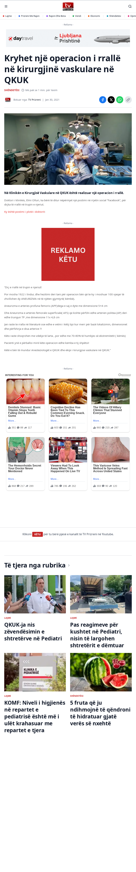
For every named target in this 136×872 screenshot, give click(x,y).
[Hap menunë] (6, 6)
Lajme (8, 15)
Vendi (78, 15)
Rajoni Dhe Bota (57, 15)
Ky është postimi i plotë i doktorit (24, 211)
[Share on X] (111, 99)
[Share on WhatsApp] (119, 99)
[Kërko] (130, 6)
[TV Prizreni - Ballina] (68, 6)
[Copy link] (128, 99)
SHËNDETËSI (11, 90)
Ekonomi (95, 15)
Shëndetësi (115, 15)
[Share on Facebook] (102, 99)
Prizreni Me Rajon (30, 15)
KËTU (37, 534)
